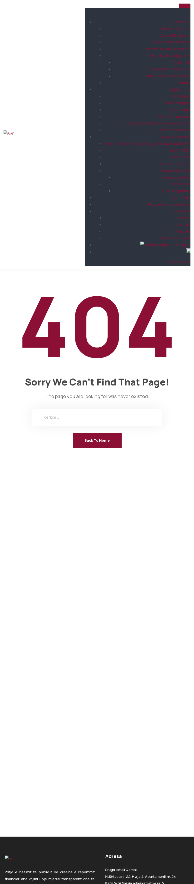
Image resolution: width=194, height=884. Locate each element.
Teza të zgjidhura (175, 177)
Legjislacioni (180, 89)
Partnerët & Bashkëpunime (168, 55)
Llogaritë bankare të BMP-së (167, 48)
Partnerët (182, 62)
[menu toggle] (184, 6)
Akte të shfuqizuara (174, 116)
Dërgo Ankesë (178, 262)
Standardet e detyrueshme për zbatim (158, 123)
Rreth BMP (182, 21)
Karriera (184, 82)
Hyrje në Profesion (175, 136)
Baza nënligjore (177, 103)
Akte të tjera (180, 109)
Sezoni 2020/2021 (175, 170)
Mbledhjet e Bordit (175, 238)
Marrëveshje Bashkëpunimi (168, 75)
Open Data (181, 197)
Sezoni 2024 (180, 157)
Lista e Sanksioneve (174, 130)
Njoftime (183, 217)
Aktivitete (182, 224)
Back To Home (97, 440)
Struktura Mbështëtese (171, 42)
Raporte (183, 231)
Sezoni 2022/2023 (175, 163)
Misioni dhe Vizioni (175, 28)
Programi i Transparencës (169, 204)
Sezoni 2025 (180, 150)
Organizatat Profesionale (169, 69)
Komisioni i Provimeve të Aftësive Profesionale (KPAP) (147, 143)
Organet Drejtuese (175, 35)
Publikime (182, 211)
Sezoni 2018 (180, 184)
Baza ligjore (180, 96)
